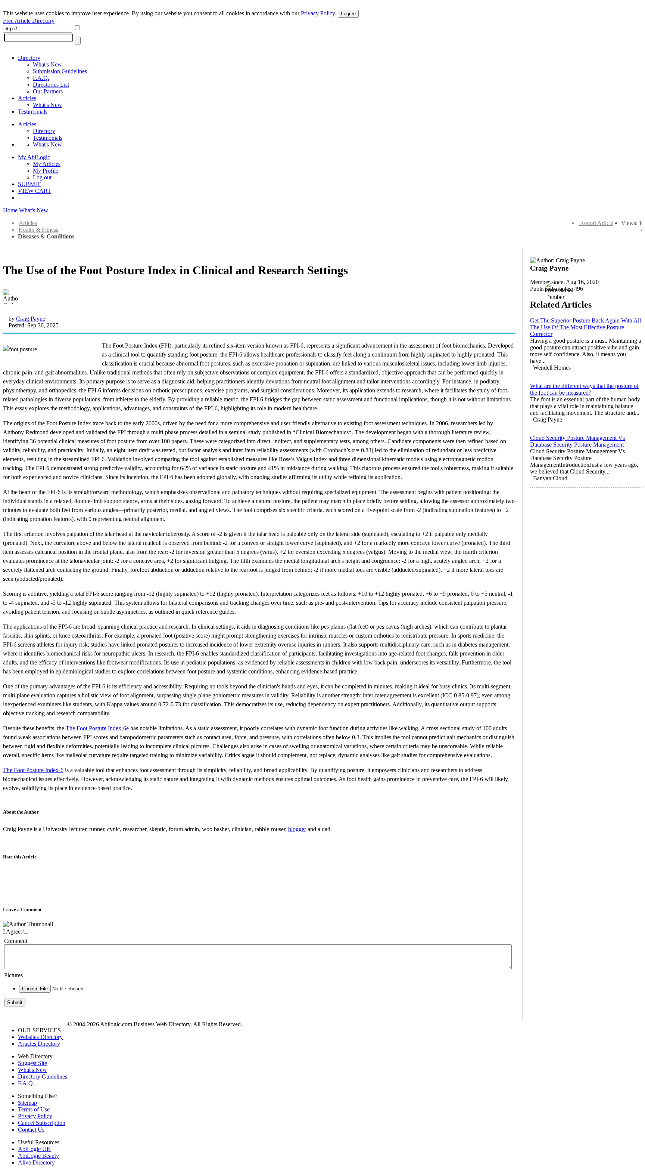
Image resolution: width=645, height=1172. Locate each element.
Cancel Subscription (41, 1123)
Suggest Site (32, 1063)
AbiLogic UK (34, 1149)
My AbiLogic (34, 157)
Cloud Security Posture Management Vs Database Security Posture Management (577, 441)
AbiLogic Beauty (38, 1156)
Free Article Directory (28, 21)
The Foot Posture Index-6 (33, 770)
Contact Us (31, 1129)
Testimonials (32, 111)
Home (10, 210)
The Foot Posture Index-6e (97, 728)
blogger (297, 829)
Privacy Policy (318, 13)
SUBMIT (29, 184)
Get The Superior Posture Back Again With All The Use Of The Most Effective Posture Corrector (585, 327)
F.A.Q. (41, 78)
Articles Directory (39, 1043)
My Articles (46, 164)
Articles (27, 98)
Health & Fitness (38, 229)
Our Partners (48, 91)
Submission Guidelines (60, 71)
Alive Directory (36, 1162)
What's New (47, 64)
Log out (42, 177)
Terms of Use (34, 1109)
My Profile (45, 170)
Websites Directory (40, 1037)
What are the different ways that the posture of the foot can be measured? (584, 389)
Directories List (51, 84)
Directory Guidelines (42, 1076)
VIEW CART (34, 191)
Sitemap (27, 1102)
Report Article (596, 223)
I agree (348, 13)
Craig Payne (30, 318)
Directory (29, 58)
